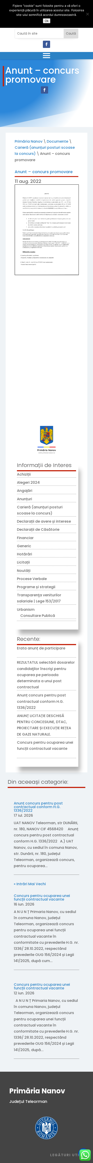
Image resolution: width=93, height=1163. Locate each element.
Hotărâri (24, 554)
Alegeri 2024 (28, 482)
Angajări (24, 490)
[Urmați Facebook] (46, 44)
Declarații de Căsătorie (38, 529)
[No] (87, 14)
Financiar (25, 537)
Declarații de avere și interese (44, 521)
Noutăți (23, 570)
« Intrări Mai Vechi (30, 884)
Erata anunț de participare (41, 648)
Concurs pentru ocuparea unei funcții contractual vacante (42, 897)
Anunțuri (24, 499)
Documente (57, 141)
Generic (24, 546)
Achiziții (24, 474)
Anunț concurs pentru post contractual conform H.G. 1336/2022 (41, 701)
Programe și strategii (36, 587)
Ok (47, 21)
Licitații (23, 562)
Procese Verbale (32, 578)
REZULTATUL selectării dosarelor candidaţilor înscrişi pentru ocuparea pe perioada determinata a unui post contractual (46, 675)
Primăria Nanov (28, 141)
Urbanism (26, 609)
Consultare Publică (37, 615)
